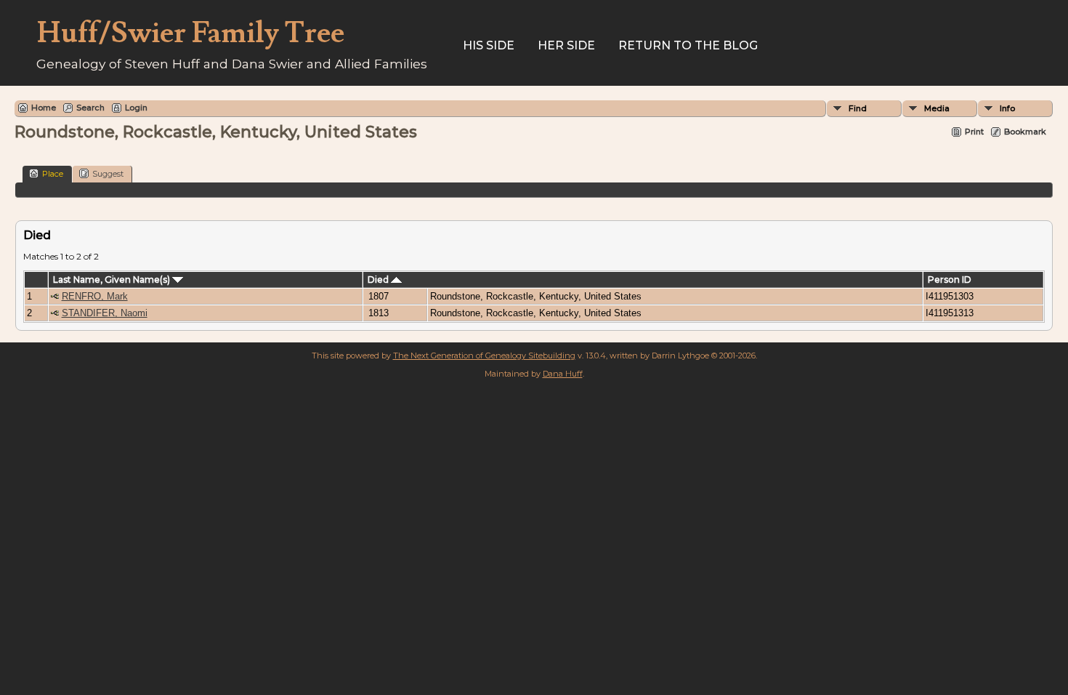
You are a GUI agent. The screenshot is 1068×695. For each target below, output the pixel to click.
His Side (488, 45)
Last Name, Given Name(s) (112, 279)
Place (52, 174)
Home (43, 108)
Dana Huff (563, 374)
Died (379, 279)
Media (937, 108)
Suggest (108, 174)
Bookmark (1025, 131)
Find (858, 108)
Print (974, 131)
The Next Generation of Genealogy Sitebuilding (484, 355)
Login (136, 108)
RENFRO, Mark (95, 296)
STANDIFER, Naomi (104, 313)
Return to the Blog (688, 45)
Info (1007, 108)
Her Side (566, 45)
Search (90, 108)
